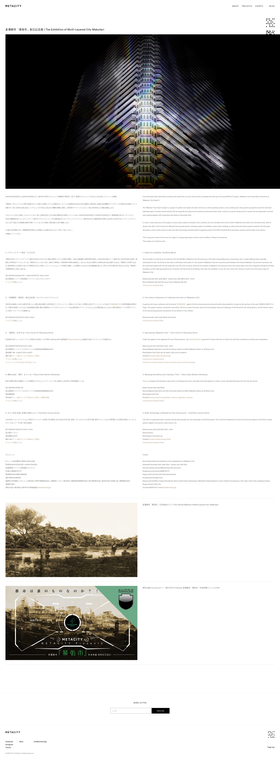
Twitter (8, 747)
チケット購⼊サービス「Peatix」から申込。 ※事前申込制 (30, 397)
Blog (272, 6)
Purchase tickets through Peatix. (160, 356)
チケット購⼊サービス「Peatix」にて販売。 (26, 356)
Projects (247, 6)
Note (21, 741)
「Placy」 (38, 381)
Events (259, 6)
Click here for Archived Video (153, 285)
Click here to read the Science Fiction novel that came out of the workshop (169, 362)
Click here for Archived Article (153, 359)
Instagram (9, 744)
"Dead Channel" (194, 339)
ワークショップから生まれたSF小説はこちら (20, 362)
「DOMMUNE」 (114, 304)
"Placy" (145, 381)
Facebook (9, 741)
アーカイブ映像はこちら (13, 282)
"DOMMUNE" (181, 304)
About (235, 6)
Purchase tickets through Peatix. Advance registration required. (171, 397)
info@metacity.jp (44, 487)
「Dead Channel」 (73, 339)
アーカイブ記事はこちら (13, 359)
